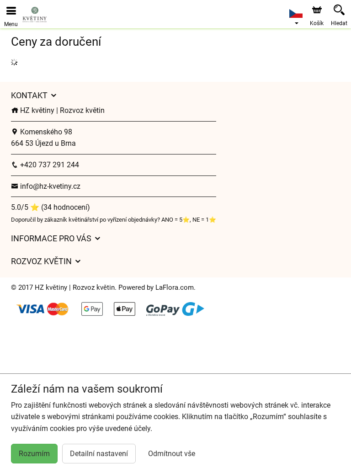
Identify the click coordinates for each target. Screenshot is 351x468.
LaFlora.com (174, 287)
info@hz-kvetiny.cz (49, 186)
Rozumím (34, 453)
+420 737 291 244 (48, 164)
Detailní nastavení (99, 453)
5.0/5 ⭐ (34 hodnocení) (50, 207)
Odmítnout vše (171, 453)
